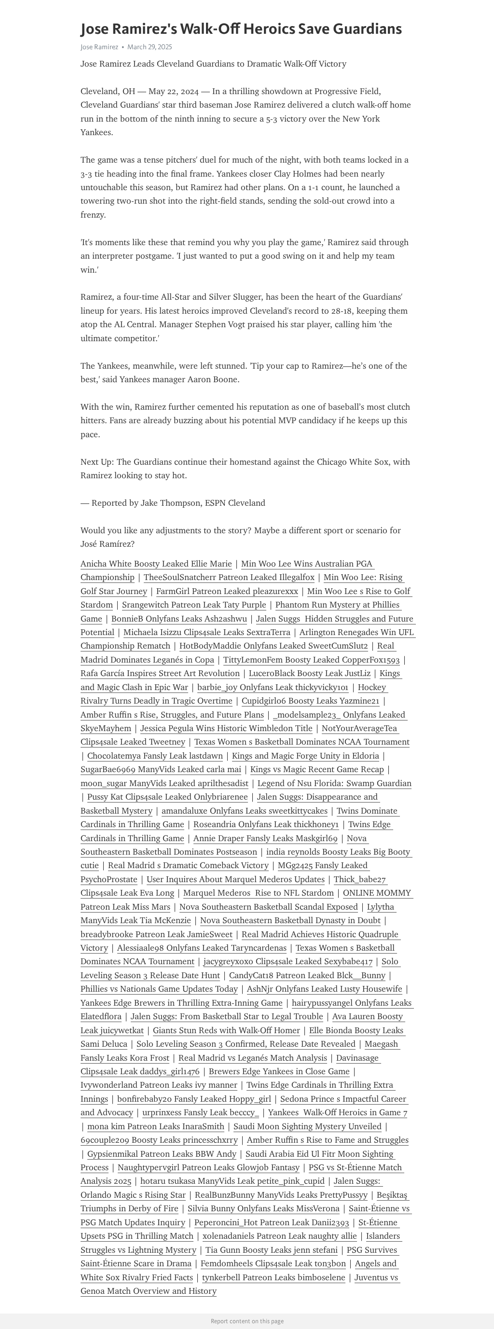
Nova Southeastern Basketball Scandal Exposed (268, 906)
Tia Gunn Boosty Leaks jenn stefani (272, 1250)
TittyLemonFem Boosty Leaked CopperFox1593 (311, 659)
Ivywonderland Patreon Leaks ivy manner (159, 1085)
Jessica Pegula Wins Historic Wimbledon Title (226, 728)
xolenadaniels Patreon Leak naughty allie (280, 1236)
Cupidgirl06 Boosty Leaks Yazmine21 (311, 700)
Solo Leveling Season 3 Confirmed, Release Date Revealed (246, 1043)
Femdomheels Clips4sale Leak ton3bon (273, 1263)
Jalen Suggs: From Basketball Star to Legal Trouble (227, 1016)
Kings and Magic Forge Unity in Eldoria (305, 755)
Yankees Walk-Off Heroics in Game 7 (337, 1112)
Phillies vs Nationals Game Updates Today (159, 988)
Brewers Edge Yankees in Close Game (279, 1071)
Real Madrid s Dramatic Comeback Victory (188, 865)
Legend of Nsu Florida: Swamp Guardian (335, 783)
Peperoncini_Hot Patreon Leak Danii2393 (271, 1222)
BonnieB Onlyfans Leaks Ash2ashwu (179, 618)
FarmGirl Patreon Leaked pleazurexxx (227, 591)
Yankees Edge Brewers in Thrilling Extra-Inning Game (182, 1002)
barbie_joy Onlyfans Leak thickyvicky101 (273, 687)
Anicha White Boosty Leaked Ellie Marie (156, 563)
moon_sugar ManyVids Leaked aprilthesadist (164, 783)
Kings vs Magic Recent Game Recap (317, 769)
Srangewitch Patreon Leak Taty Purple (194, 604)
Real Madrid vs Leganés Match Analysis (252, 1057)
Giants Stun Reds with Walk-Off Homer (226, 1030)
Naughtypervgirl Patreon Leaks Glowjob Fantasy (209, 1167)
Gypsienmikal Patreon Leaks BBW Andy (161, 1154)
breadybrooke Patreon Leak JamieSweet (157, 934)
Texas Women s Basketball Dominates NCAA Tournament (302, 741)
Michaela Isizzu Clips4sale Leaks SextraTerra (207, 632)
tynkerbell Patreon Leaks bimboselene (273, 1277)
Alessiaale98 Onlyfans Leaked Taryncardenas (202, 947)
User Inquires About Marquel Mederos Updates (236, 879)
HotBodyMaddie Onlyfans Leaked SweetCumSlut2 (273, 645)
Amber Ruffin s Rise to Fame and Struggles (328, 1140)
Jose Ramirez (99, 46)
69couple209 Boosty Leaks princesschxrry (159, 1140)
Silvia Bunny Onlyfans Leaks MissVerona (264, 1208)
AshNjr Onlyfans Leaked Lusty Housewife (324, 988)
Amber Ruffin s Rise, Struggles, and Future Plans (172, 714)
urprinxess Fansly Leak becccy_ (200, 1112)
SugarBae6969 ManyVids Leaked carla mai (161, 769)
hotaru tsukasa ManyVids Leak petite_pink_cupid (232, 1181)
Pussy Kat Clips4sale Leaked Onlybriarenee (167, 796)
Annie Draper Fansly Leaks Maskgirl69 (265, 838)
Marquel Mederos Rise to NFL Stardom (258, 892)
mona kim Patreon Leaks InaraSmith (155, 1126)
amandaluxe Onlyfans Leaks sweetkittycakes (245, 810)
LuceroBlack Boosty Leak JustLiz (309, 673)
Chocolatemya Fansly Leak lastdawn (155, 755)
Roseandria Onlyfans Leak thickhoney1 (266, 824)
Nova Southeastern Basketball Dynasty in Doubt (290, 920)
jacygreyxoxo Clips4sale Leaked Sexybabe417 (288, 961)
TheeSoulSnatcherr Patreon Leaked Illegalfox (229, 577)
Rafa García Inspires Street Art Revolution (160, 673)
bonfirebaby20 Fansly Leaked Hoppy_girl (194, 1099)
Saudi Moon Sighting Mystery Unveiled (307, 1126)
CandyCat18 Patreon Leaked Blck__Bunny (307, 975)
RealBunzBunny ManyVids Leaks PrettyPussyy (281, 1195)
